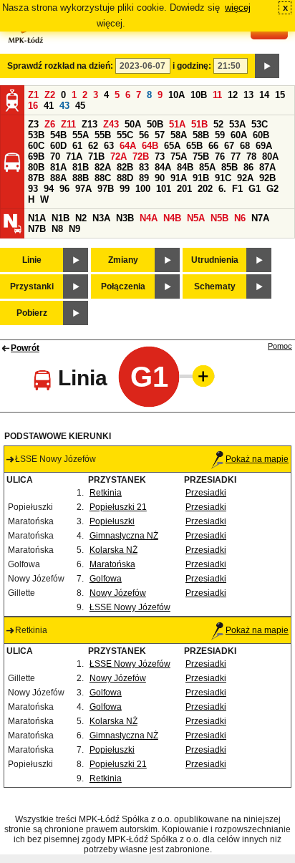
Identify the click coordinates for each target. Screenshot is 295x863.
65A (172, 145)
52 (218, 124)
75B (201, 156)
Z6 (49, 124)
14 (264, 95)
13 (248, 95)
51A (177, 124)
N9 (74, 228)
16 (33, 105)
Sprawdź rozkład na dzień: (60, 66)
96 (64, 188)
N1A (37, 218)
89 (144, 178)
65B (194, 145)
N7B (37, 228)
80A (270, 156)
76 (220, 156)
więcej (238, 7)
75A (178, 156)
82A (103, 167)
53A (237, 124)
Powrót (25, 348)
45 (80, 105)
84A (163, 167)
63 (109, 145)
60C (36, 145)
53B (36, 135)
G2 (272, 188)
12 (233, 95)
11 (217, 95)
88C (103, 178)
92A (245, 178)
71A (74, 156)
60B (261, 135)
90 (160, 178)
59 (220, 135)
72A (118, 156)
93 (33, 188)
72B (140, 156)
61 (77, 145)
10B (198, 95)
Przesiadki (205, 493)
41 (49, 105)
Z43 (111, 124)
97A (83, 188)
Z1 (33, 95)
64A (128, 145)
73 (160, 156)
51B (199, 124)
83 (144, 167)
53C (259, 124)
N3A (101, 218)
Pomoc (280, 346)
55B (103, 135)
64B (150, 145)
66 (213, 145)
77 (236, 156)
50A (133, 124)
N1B (60, 218)
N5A (196, 218)
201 (184, 188)
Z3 (33, 124)
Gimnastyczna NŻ (124, 536)
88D (125, 178)
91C (223, 178)
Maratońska (112, 564)
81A (58, 167)
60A (239, 135)
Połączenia (123, 286)
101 (163, 188)
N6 (240, 218)
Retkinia (106, 493)
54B (58, 135)
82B (125, 167)
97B (105, 188)
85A (207, 167)
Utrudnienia (214, 260)
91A (178, 178)
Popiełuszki (112, 521)
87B (36, 178)
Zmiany (123, 260)
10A (176, 95)
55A (80, 135)
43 (64, 105)
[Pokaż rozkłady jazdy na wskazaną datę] (267, 66)
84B (185, 167)
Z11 (68, 124)
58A (178, 135)
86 (248, 167)
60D (58, 145)
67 (229, 145)
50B (155, 124)
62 (93, 145)
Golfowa (106, 579)
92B (267, 178)
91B (201, 178)
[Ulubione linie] (199, 376)
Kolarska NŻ (113, 550)
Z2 (49, 95)
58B (201, 135)
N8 (57, 228)
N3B (125, 218)
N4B (172, 218)
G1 (254, 188)
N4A (149, 218)
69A (264, 145)
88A (58, 178)
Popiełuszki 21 (118, 507)
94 (49, 188)
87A (267, 167)
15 (280, 95)
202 (205, 188)
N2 (81, 218)
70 (55, 156)
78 (251, 156)
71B (96, 156)
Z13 (89, 124)
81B (80, 167)
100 (142, 188)
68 (245, 145)
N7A (260, 218)
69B (36, 156)
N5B (219, 218)
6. (222, 188)
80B (36, 167)
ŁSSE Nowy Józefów (130, 607)
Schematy (215, 286)
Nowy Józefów (118, 593)
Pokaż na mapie (257, 459)
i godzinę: (192, 66)
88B (80, 178)
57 (160, 135)
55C (125, 135)
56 (144, 135)
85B (229, 167)
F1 (237, 188)
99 (125, 188)
